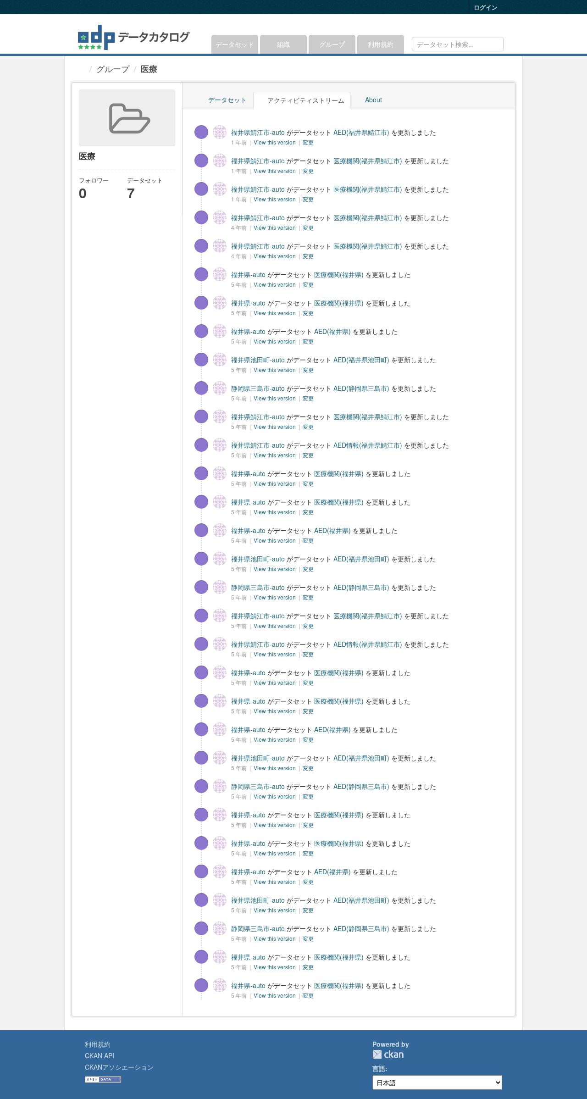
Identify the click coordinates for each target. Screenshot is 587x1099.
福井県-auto (248, 274)
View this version (275, 142)
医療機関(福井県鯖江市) (367, 160)
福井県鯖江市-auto (258, 132)
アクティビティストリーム (305, 100)
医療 (149, 69)
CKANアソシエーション (119, 1066)
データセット (235, 44)
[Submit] (495, 43)
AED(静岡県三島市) (361, 388)
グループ (332, 44)
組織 (283, 44)
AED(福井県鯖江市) (361, 132)
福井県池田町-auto (258, 359)
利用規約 (380, 44)
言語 (378, 1068)
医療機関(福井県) (339, 274)
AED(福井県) (332, 331)
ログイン (486, 7)
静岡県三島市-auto (258, 388)
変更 (308, 142)
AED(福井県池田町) (361, 359)
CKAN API (99, 1055)
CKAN (388, 1054)
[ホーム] (81, 68)
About (372, 99)
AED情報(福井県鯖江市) (367, 445)
